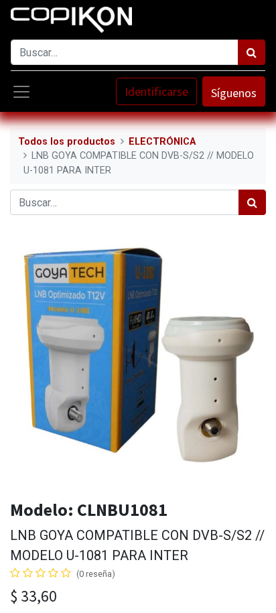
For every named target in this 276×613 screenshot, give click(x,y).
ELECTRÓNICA (162, 141)
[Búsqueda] (251, 52)
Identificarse (156, 91)
